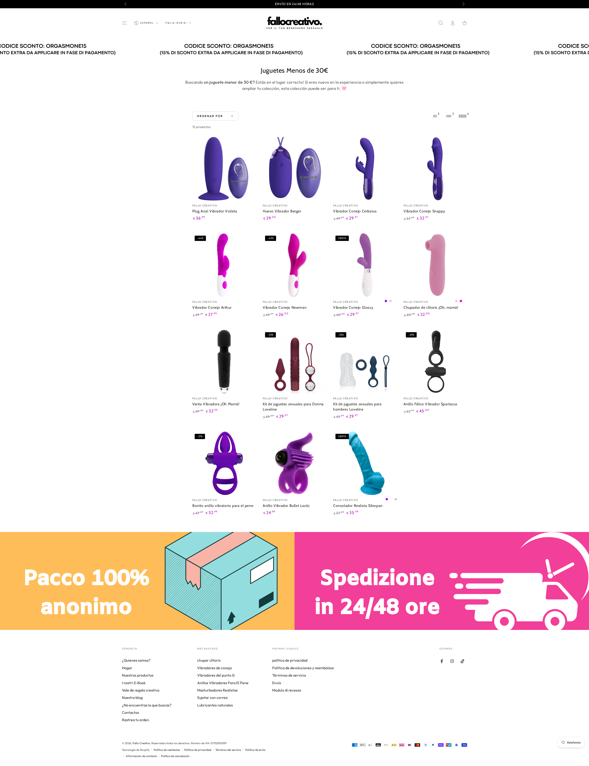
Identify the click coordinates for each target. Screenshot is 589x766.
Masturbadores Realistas (217, 690)
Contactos (130, 712)
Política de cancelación (175, 756)
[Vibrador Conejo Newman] (294, 265)
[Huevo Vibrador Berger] (294, 168)
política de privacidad (289, 660)
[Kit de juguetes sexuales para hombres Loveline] (365, 361)
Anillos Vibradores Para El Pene (222, 682)
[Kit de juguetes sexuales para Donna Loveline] (294, 361)
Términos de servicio (289, 675)
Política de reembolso (167, 750)
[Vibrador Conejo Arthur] (224, 265)
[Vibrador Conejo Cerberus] (365, 168)
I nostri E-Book (134, 682)
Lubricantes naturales (215, 705)
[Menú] (124, 23)
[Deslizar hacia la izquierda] (126, 4)
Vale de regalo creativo (140, 690)
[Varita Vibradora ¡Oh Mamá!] (224, 361)
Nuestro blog (132, 697)
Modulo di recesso (286, 690)
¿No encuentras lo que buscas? (146, 705)
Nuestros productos (137, 675)
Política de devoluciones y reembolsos (303, 668)
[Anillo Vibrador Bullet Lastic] (294, 463)
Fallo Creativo (141, 743)
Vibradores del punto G (216, 675)
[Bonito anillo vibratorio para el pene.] (224, 463)
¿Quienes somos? (136, 660)
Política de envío (255, 750)
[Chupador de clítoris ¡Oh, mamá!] (435, 265)
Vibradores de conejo (214, 668)
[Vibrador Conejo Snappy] (435, 168)
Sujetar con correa (212, 697)
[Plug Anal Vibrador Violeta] (224, 168)
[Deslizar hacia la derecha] (463, 4)
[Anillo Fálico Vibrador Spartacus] (435, 361)
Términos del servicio (228, 750)
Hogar (127, 668)
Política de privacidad (197, 750)
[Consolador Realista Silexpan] (365, 463)
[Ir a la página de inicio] (294, 23)
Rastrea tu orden (135, 719)
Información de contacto (141, 756)
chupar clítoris (209, 660)
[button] (441, 23)
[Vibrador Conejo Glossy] (365, 265)
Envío (276, 682)
